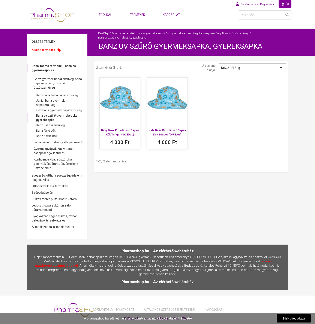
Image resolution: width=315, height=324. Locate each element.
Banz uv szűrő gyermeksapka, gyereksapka (57, 118)
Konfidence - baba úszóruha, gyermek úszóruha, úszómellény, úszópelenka (56, 164)
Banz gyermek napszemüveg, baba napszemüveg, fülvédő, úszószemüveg (58, 83)
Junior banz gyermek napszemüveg (50, 103)
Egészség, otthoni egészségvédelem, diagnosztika (57, 177)
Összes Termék (44, 41)
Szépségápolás (42, 192)
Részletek (185, 318)
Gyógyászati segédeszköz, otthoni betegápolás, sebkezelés (55, 218)
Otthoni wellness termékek (50, 186)
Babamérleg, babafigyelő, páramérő (58, 142)
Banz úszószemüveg (50, 125)
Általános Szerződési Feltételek (170, 309)
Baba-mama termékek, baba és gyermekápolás (54, 68)
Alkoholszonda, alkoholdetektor (53, 227)
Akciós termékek (46, 50)
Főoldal (105, 14)
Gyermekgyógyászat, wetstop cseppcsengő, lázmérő (54, 151)
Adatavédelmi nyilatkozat (113, 309)
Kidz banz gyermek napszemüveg (59, 110)
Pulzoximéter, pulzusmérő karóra (54, 199)
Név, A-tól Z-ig (252, 67)
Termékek (137, 14)
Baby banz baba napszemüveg (57, 95)
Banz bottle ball (46, 136)
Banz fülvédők (46, 130)
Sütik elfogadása (293, 318)
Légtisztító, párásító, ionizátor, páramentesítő (52, 207)
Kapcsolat (171, 14)
